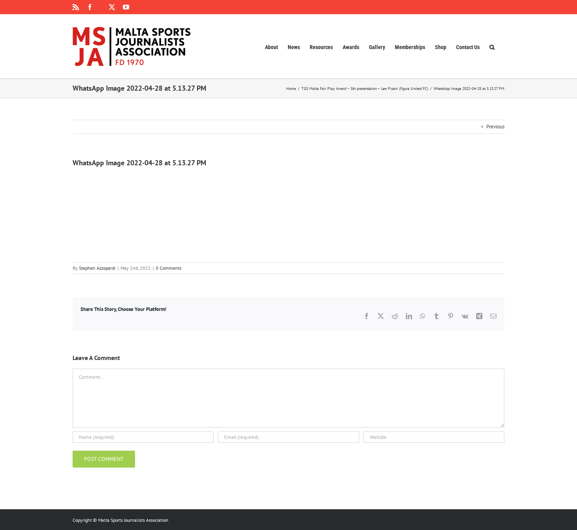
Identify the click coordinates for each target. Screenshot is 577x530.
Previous (495, 126)
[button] (492, 46)
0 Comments (168, 268)
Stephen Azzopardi (97, 268)
